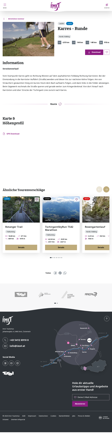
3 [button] (54, 257)
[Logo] (56, 6)
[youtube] (11, 363)
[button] (28, 39)
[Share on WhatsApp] (65, 273)
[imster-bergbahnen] (44, 294)
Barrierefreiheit (64, 416)
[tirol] (21, 294)
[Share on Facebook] (55, 273)
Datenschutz (43, 416)
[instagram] (17, 363)
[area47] (91, 294)
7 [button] (61, 257)
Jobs (73, 416)
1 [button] (51, 257)
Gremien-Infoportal (18, 419)
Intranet (6, 419)
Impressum (32, 416)
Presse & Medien (84, 416)
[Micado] (104, 417)
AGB (23, 416)
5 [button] (58, 257)
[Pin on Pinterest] (60, 273)
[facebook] (5, 363)
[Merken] (106, 52)
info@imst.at (17, 345)
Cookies (53, 416)
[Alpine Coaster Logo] (68, 294)
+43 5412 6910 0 (19, 340)
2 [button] (52, 257)
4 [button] (56, 257)
